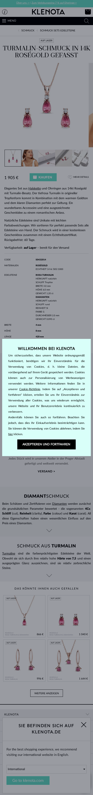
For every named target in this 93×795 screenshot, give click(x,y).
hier (10, 434)
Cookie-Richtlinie (29, 389)
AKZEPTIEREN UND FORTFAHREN (46, 444)
